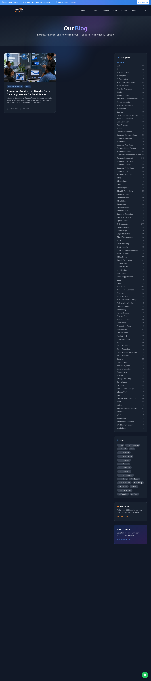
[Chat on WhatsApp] (145, 675)
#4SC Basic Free (124, 483)
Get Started (143, 2)
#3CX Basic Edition (125, 456)
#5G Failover (123, 486)
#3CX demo (123, 479)
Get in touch (122, 540)
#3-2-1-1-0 (122, 449)
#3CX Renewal (124, 464)
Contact (144, 10)
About (134, 10)
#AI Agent (134, 494)
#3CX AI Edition (124, 452)
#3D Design (135, 479)
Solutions (93, 10)
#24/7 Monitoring (133, 445)
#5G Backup (138, 483)
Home (82, 10)
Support (124, 10)
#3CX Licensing (124, 460)
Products (105, 10)
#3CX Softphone (124, 468)
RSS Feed (124, 517)
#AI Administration (125, 490)
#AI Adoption (123, 494)
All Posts (120, 62)
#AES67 (134, 486)
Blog (115, 10)
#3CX (132, 449)
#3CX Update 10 (124, 471)
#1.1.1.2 (121, 445)
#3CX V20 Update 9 (125, 475)
